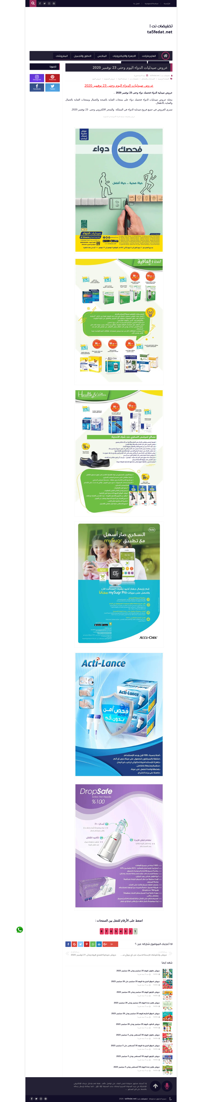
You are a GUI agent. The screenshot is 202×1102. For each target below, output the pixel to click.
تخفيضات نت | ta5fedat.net (136, 1098)
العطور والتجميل (82, 56)
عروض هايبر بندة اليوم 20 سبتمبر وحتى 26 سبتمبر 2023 (137, 1002)
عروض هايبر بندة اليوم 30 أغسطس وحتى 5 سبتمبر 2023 (137, 1067)
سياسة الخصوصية (151, 3)
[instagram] (41, 1099)
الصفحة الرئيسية (163, 79)
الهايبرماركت (149, 56)
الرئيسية (167, 3)
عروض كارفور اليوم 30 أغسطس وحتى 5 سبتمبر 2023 (138, 1056)
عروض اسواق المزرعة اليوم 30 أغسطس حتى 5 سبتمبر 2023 (135, 1045)
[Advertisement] (80, 29)
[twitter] (36, 1099)
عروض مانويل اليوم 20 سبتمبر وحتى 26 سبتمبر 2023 (138, 970)
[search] (33, 3)
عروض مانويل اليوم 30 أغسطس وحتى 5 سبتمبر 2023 (138, 1035)
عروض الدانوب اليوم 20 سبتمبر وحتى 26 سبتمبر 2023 (138, 1024)
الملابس (101, 56)
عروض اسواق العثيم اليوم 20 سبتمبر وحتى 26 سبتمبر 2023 (135, 1013)
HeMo (155, 974)
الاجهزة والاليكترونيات (124, 56)
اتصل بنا (136, 3)
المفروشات (61, 56)
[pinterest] (46, 1099)
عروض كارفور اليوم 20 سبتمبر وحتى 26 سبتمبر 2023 (138, 992)
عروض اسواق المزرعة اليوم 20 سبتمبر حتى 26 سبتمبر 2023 (135, 981)
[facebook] (32, 1099)
